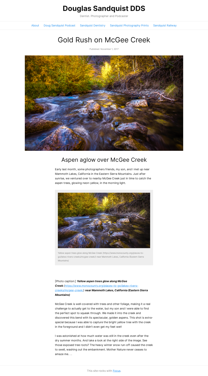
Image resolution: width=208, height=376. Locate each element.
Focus (116, 370)
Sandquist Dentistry (92, 25)
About (35, 25)
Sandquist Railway (165, 25)
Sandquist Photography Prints (129, 25)
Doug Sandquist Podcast (59, 25)
